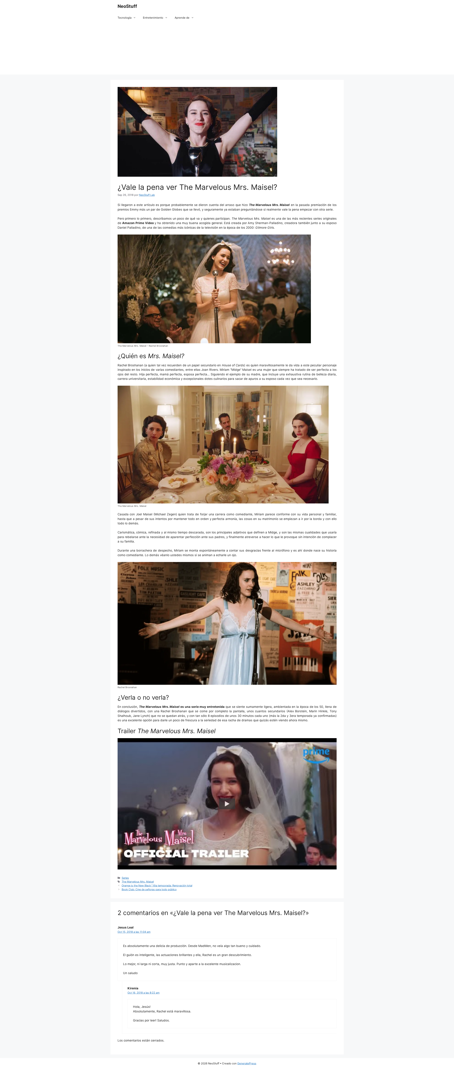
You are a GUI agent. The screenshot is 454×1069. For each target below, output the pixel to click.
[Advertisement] (227, 50)
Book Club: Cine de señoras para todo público (149, 889)
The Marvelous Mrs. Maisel (138, 881)
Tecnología (124, 17)
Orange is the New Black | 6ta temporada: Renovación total (157, 885)
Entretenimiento (153, 17)
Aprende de (182, 17)
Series (125, 877)
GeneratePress (246, 1063)
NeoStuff (127, 6)
